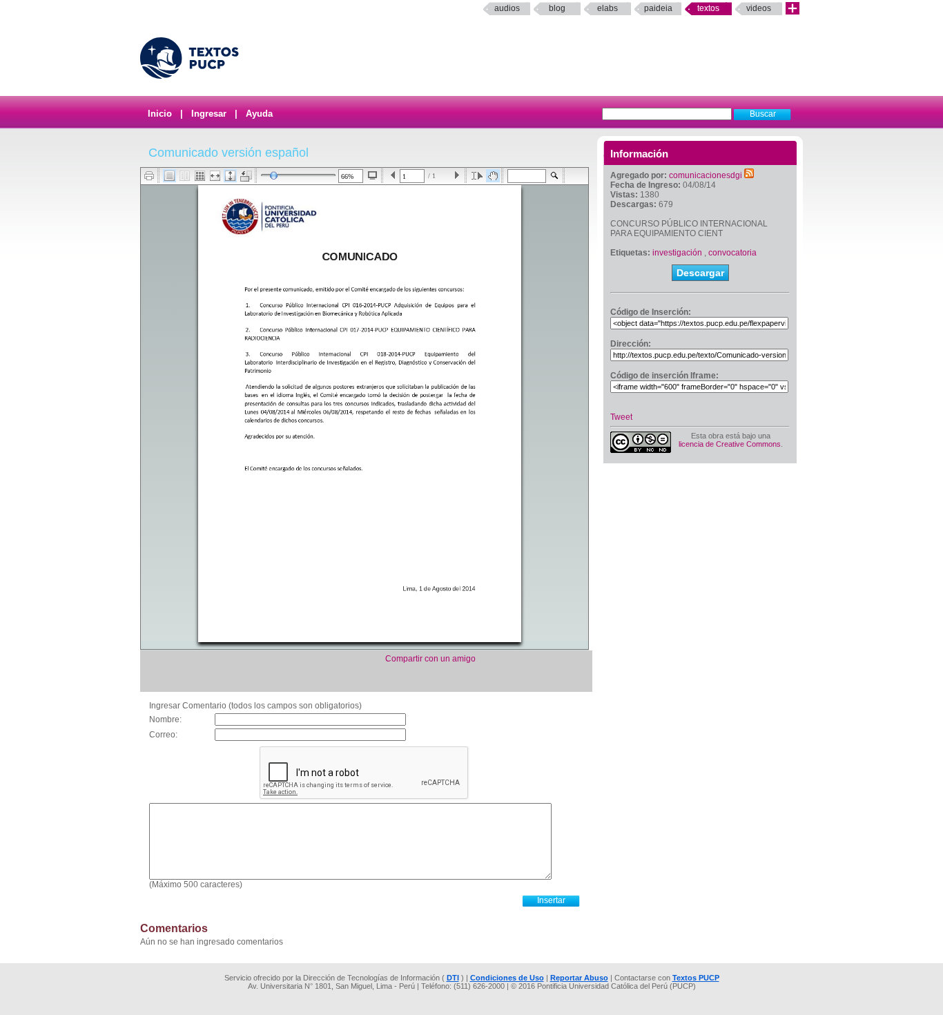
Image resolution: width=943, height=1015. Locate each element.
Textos (708, 8)
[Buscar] (554, 175)
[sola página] (169, 175)
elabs (607, 8)
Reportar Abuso (579, 978)
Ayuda (259, 113)
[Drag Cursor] (493, 175)
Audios (507, 8)
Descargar (700, 272)
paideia (658, 8)
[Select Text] (477, 175)
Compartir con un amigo (430, 659)
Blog (557, 8)
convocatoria (732, 253)
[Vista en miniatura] (199, 175)
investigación (677, 253)
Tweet (621, 417)
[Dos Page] (184, 175)
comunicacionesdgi (705, 175)
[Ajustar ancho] (215, 175)
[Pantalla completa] (372, 175)
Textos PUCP (695, 978)
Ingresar (208, 113)
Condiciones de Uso (507, 978)
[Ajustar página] (230, 175)
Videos (758, 8)
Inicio (160, 113)
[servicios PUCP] (792, 8)
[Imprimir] (149, 175)
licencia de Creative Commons (730, 444)
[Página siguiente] (456, 175)
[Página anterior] (393, 175)
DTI (453, 978)
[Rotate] (246, 176)
